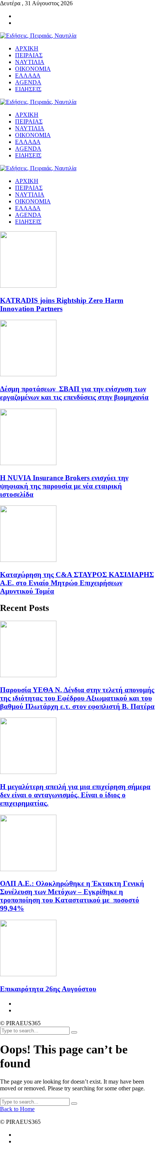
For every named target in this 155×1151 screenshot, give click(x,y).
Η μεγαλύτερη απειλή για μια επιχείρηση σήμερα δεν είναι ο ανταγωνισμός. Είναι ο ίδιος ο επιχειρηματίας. (75, 795)
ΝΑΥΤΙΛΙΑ (29, 194)
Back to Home (17, 1109)
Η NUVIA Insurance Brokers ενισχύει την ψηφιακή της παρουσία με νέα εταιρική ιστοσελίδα (64, 486)
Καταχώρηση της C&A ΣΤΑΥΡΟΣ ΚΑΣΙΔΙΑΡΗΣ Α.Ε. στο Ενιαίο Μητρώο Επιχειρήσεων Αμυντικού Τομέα (77, 583)
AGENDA (28, 215)
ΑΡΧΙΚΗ (26, 181)
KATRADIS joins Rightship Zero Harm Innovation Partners (61, 304)
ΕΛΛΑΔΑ (28, 208)
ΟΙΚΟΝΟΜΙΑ (33, 201)
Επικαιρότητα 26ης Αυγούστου (48, 989)
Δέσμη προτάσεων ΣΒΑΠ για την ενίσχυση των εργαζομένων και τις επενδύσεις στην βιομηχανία (74, 393)
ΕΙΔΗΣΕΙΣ (28, 221)
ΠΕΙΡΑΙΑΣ (29, 188)
